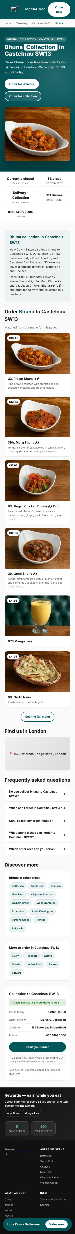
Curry (15, 955)
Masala (16, 964)
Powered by (10, 1151)
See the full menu (37, 716)
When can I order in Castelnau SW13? (35, 808)
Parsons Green (21, 919)
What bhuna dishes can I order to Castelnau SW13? (32, 835)
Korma (48, 955)
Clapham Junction (42, 894)
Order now (59, 9)
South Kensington (42, 911)
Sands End (37, 885)
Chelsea (56, 885)
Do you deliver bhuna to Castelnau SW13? (33, 794)
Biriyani (16, 972)
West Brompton (46, 902)
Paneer (53, 964)
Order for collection (23, 96)
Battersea (18, 885)
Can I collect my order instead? (31, 821)
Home (8, 23)
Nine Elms (18, 894)
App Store (13, 1113)
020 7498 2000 (35, 9)
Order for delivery (21, 84)
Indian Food (35, 964)
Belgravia (17, 928)
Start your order (37, 1047)
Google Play (32, 1113)
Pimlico (41, 919)
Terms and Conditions (53, 1199)
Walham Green (20, 902)
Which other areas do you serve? (32, 849)
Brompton (18, 911)
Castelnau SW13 (41, 23)
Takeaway (22, 23)
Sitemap (45, 1204)
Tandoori (31, 955)
